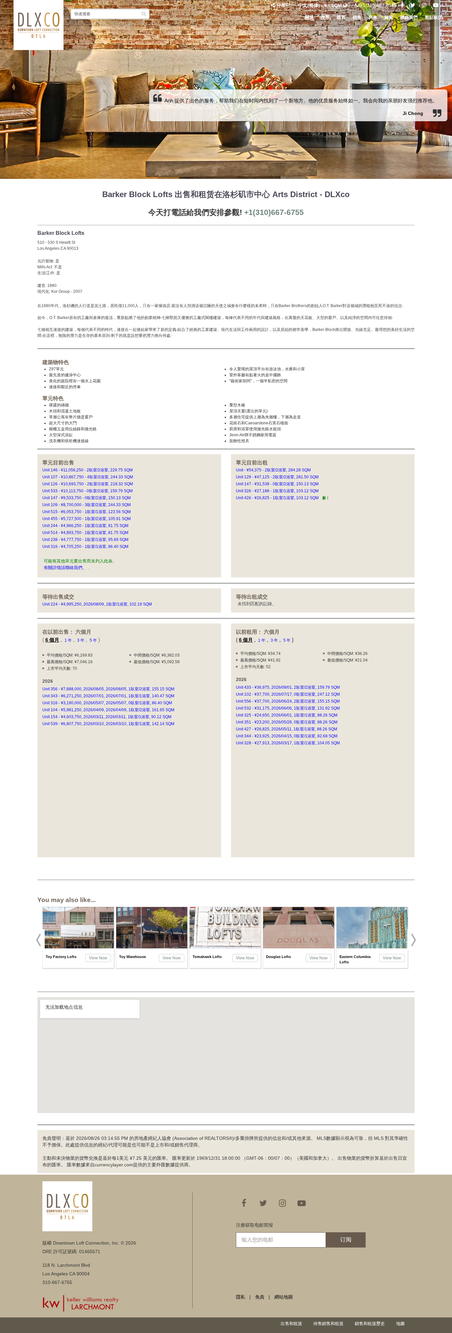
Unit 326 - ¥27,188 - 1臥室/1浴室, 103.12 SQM (278, 491)
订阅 (345, 1240)
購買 (341, 17)
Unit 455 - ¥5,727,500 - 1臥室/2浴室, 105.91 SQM (87, 518)
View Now (98, 958)
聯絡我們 (409, 17)
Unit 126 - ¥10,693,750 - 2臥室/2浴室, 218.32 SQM (88, 484)
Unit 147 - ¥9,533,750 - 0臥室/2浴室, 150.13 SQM (87, 498)
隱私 (240, 1297)
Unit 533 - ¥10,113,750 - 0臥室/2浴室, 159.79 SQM (88, 491)
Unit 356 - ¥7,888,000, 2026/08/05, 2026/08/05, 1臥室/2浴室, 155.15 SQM (108, 689)
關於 (309, 17)
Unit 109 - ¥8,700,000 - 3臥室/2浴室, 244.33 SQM (87, 505)
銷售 (357, 17)
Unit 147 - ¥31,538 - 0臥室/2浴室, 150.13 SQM (278, 484)
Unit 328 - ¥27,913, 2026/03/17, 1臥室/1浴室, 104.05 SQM (288, 743)
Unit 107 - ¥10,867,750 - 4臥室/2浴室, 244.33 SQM (88, 477)
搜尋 (325, 17)
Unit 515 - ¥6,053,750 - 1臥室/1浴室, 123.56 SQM (87, 511)
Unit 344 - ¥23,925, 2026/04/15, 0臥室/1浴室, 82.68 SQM (287, 736)
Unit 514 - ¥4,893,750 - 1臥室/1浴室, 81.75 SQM (85, 532)
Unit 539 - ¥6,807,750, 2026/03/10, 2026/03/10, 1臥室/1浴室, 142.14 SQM (108, 723)
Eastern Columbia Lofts (281, 959)
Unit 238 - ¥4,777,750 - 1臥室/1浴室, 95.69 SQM (85, 539)
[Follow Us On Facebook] (402, 5)
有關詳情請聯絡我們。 (65, 567)
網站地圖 (283, 1297)
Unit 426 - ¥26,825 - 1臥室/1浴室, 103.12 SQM (283, 498)
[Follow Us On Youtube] (435, 5)
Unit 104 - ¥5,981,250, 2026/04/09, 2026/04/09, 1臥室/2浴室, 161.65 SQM (108, 710)
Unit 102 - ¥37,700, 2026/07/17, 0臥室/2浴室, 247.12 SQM (288, 694)
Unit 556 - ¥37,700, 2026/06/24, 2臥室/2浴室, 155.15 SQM (288, 701)
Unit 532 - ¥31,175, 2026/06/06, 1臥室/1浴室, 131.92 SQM (288, 708)
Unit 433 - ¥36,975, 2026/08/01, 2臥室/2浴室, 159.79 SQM (288, 687)
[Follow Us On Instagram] (424, 5)
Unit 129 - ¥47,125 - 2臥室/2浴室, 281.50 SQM (278, 477)
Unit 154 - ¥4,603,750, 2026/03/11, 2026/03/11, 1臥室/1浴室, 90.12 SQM (107, 717)
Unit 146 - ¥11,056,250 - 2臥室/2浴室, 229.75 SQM (88, 470)
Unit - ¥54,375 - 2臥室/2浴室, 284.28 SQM (274, 470)
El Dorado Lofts (353, 957)
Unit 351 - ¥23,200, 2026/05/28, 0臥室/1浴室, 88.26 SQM (287, 722)
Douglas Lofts (205, 957)
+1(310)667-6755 (378, 5)
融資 (388, 17)
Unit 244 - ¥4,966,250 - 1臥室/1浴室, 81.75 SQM (85, 525)
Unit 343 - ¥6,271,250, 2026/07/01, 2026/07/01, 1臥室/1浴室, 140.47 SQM (108, 696)
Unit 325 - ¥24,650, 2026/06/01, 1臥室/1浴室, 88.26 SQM (287, 715)
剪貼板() (434, 17)
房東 (373, 17)
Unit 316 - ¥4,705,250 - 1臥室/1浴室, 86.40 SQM (85, 546)
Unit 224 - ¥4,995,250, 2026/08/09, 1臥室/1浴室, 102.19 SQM (97, 604)
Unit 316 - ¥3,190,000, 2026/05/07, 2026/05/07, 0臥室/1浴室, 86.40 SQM (107, 703)
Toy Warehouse (59, 957)
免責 (259, 1297)
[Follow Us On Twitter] (412, 5)
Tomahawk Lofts (133, 957)
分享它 (283, 5)
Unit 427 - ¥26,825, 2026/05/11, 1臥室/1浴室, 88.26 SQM (287, 729)
